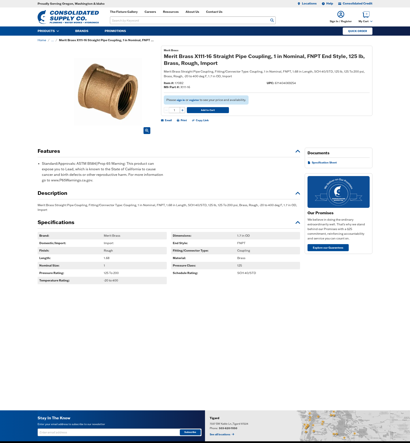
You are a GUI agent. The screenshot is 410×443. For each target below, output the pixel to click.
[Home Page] (68, 17)
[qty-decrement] (166, 110)
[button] (341, 17)
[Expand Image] (147, 130)
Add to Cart (208, 110)
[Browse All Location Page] (307, 425)
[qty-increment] (182, 110)
